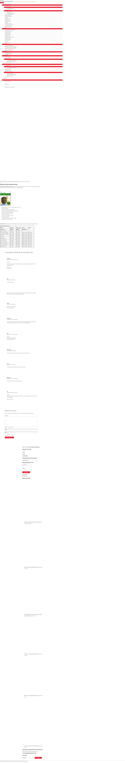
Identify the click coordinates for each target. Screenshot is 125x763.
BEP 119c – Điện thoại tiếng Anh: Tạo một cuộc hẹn (33, 522)
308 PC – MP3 (24, 241)
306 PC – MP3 (24, 238)
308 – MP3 (18, 241)
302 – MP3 (18, 232)
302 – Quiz (30, 232)
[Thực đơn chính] (2, 2)
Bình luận (7, 415)
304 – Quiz (30, 235)
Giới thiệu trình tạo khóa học (11, 60)
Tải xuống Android (8, 54)
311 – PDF (11, 246)
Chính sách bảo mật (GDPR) (11, 74)
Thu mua (6, 41)
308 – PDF (12, 241)
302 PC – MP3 (24, 232)
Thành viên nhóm (7, 70)
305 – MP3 (18, 237)
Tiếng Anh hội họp (8, 9)
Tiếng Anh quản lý (8, 21)
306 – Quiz (30, 238)
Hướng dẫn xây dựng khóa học (12, 61)
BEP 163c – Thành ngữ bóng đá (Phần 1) (31, 695)
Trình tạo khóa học (8, 58)
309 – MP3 (18, 243)
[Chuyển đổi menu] (32, 4)
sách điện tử (5, 43)
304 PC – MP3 (24, 235)
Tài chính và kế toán (8, 34)
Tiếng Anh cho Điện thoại (9, 45)
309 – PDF (12, 243)
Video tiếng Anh (7, 33)
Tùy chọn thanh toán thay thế (11, 67)
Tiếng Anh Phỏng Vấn (8, 16)
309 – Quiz (30, 243)
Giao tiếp (6, 22)
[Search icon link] (3, 89)
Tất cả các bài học (8, 6)
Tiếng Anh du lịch (8, 20)
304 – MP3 (18, 235)
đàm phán (6, 17)
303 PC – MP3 (24, 234)
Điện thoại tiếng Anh (8, 15)
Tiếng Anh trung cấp (8, 27)
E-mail (23, 454)
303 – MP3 (18, 234)
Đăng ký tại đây (25, 474)
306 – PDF (12, 238)
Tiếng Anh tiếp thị (8, 39)
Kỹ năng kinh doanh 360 (9, 24)
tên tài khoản (24, 464)
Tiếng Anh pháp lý (8, 38)
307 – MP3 (18, 240)
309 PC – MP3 (24, 243)
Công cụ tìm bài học (10, 8)
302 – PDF (12, 232)
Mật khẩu (24, 468)
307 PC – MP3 (24, 240)
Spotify (23, 452)
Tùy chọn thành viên (8, 62)
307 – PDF (12, 240)
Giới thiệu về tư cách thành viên (10, 87)
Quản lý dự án (7, 40)
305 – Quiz (30, 237)
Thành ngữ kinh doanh (8, 31)
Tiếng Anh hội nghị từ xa (11, 13)
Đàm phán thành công (8, 50)
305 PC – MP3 (24, 237)
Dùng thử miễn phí (8, 81)
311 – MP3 (18, 246)
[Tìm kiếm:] (28, 757)
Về (3, 63)
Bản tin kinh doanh (8, 32)
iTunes (23, 451)
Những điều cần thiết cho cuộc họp (10, 46)
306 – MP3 (18, 238)
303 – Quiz (30, 234)
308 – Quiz (30, 241)
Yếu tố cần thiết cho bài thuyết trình (10, 47)
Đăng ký (4, 78)
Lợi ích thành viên (8, 65)
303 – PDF (12, 234)
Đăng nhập (7, 84)
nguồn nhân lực (7, 35)
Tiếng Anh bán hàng (8, 23)
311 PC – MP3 (24, 246)
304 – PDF (12, 235)
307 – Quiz (30, 240)
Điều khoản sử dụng (8, 71)
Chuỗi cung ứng (7, 42)
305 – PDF (12, 237)
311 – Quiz (30, 246)
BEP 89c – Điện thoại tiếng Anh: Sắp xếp (31, 567)
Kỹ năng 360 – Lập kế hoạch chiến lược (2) (31, 745)
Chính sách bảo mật (10, 73)
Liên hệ (6, 77)
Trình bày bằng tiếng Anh (9, 14)
